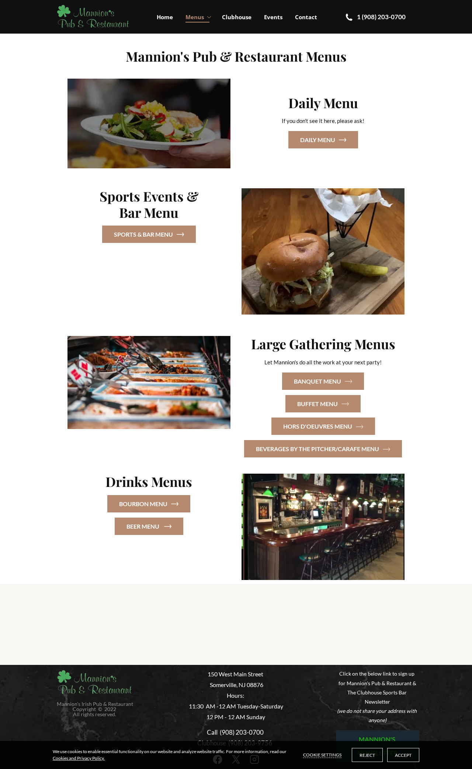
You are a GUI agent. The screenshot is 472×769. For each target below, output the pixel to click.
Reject (367, 755)
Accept (403, 755)
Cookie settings (322, 755)
